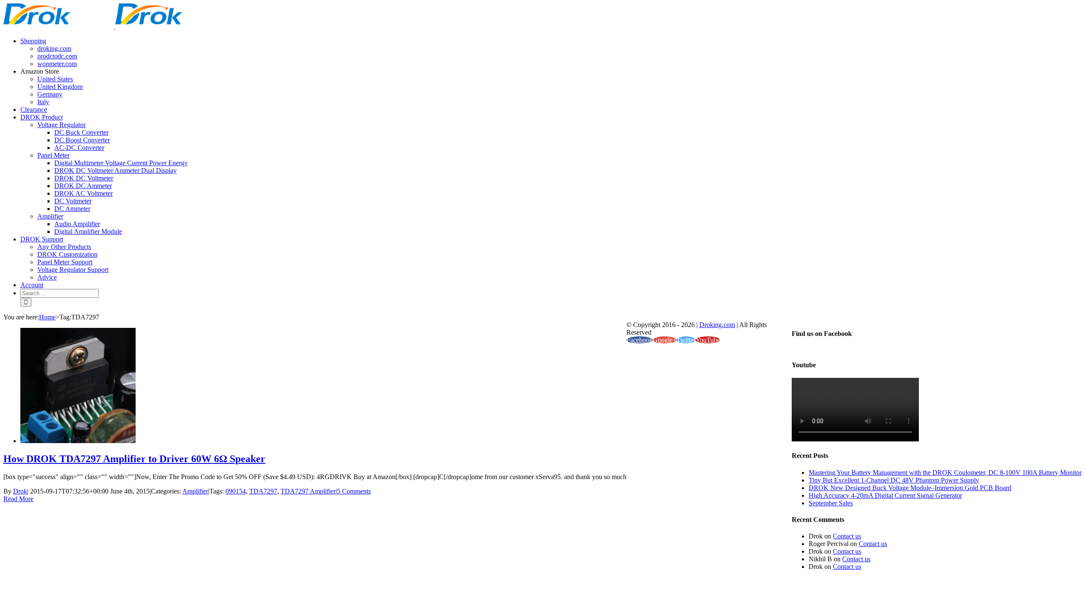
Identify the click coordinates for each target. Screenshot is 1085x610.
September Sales (831, 503)
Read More (18, 498)
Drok (20, 491)
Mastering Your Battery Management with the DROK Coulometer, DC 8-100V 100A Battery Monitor (945, 472)
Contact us (847, 536)
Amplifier (195, 491)
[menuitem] (551, 52)
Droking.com (717, 324)
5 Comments (354, 491)
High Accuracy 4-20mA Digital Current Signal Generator (885, 495)
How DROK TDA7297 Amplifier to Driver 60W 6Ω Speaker (134, 458)
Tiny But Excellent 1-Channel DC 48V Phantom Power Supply (894, 480)
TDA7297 (263, 491)
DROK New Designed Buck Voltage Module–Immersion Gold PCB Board (910, 487)
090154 (235, 491)
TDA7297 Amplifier (308, 491)
